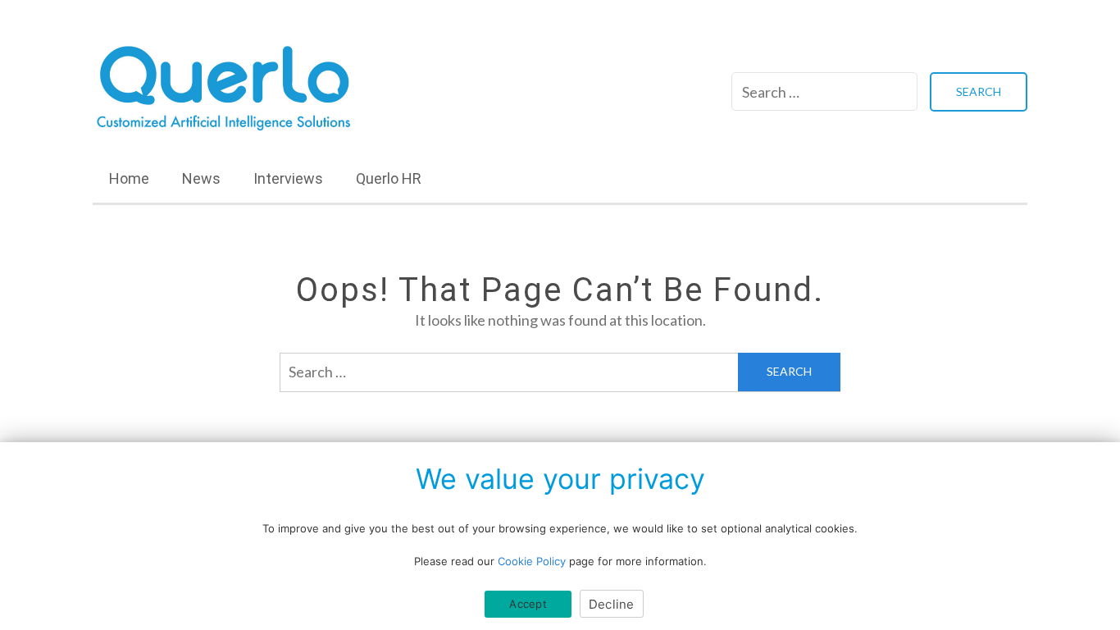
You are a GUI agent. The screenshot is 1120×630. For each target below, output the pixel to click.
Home (129, 178)
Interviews (288, 178)
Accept (528, 603)
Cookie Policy (532, 561)
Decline (612, 604)
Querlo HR (388, 178)
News (201, 178)
